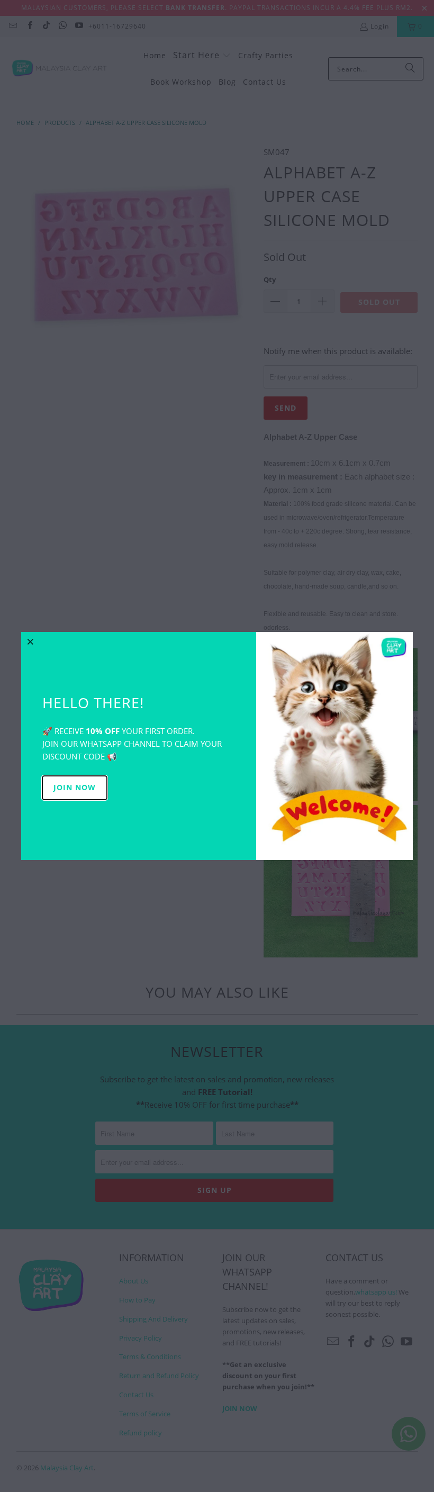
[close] (30, 641)
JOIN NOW (74, 787)
